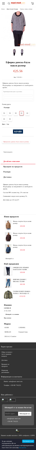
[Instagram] (8, 389)
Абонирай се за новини (12, 314)
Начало (3, 9)
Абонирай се (9, 258)
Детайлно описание (11, 161)
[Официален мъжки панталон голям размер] (8, 271)
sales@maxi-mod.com (15, 381)
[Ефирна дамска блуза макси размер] (18, 46)
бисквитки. (22, 447)
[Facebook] (3, 389)
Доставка (7, 177)
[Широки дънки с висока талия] (8, 283)
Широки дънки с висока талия (19, 280)
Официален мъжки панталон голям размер (21, 269)
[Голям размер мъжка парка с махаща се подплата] (8, 295)
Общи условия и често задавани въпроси (7, 354)
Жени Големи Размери (12, 9)
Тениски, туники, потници (26, 9)
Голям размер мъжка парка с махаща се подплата (21, 293)
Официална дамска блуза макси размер (16, 142)
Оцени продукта (8, 152)
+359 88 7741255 (15, 385)
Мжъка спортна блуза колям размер (22, 222)
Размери (7, 107)
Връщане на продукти (12, 167)
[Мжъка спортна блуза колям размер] (8, 225)
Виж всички (7, 318)
